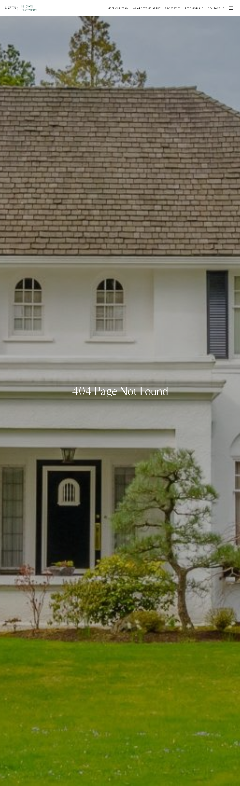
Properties (173, 8)
